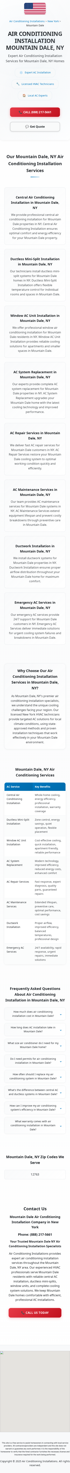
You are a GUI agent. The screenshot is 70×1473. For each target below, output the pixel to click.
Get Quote (35, 127)
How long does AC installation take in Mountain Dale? (33, 1029)
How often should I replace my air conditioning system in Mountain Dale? (33, 1076)
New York (53, 21)
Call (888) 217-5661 (35, 112)
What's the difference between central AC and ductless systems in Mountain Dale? (33, 1092)
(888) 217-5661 (41, 1234)
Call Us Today (35, 1313)
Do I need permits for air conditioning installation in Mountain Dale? (33, 1060)
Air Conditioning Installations (27, 21)
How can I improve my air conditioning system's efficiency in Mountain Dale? (33, 1107)
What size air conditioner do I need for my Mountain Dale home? (33, 1045)
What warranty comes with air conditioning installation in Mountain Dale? (33, 1125)
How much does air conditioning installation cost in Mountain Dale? (33, 1013)
